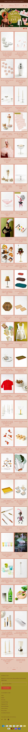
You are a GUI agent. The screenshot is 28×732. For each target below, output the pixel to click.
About (2, 695)
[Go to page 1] (7, 668)
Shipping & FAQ (4, 704)
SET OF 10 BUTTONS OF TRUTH (7, 81)
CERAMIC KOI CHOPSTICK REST (7, 449)
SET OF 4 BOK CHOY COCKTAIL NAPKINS (20, 475)
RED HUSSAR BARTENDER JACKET (7, 396)
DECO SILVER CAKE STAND (21, 186)
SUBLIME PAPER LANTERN (7, 318)
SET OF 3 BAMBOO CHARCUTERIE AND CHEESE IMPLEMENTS (7, 633)
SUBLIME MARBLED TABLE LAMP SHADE (7, 292)
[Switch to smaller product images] (26, 28)
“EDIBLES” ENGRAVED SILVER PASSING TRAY (21, 239)
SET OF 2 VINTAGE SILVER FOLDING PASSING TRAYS (7, 54)
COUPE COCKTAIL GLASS (20, 421)
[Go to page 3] (20, 668)
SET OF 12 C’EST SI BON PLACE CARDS (20, 134)
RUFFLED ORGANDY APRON (21, 344)
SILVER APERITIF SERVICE (7, 108)
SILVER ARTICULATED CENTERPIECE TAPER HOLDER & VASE (7, 422)
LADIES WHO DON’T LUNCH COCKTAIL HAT (21, 266)
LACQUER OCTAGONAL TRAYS (21, 292)
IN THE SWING (21, 528)
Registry (2, 697)
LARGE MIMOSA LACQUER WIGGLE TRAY (7, 501)
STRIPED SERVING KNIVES (7, 528)
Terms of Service (4, 708)
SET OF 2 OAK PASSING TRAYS (21, 318)
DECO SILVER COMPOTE (20, 159)
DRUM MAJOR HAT (7, 239)
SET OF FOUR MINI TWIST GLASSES (7, 554)
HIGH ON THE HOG (21, 213)
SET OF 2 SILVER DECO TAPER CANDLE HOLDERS (7, 661)
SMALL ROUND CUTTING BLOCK (20, 607)
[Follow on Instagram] (5, 719)
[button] (23, 5)
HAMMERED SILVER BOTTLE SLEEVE (7, 607)
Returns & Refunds (4, 706)
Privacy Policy (4, 710)
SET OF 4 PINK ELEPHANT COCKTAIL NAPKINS (21, 54)
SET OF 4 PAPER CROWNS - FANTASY (7, 134)
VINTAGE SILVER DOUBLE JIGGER (20, 660)
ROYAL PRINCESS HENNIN (20, 554)
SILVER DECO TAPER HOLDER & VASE (20, 108)
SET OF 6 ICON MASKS (7, 265)
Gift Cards (3, 699)
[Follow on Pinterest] (8, 719)
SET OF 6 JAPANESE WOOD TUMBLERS (20, 449)
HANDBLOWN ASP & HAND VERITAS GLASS (7, 580)
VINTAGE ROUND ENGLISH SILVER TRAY (7, 370)
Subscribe (6, 687)
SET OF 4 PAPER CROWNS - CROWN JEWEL (7, 187)
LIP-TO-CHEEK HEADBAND (7, 160)
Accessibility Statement (5, 712)
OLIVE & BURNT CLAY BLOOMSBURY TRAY (21, 370)
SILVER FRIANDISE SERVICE (7, 475)
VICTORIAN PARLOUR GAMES (7, 344)
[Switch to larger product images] (23, 28)
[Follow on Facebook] (2, 719)
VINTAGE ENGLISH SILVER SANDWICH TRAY (20, 633)
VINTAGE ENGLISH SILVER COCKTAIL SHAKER (21, 81)
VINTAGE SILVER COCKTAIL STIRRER (20, 580)
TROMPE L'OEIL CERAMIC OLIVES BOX (21, 396)
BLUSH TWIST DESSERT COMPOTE (7, 213)
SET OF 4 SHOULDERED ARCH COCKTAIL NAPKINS (20, 502)
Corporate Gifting (4, 701)
